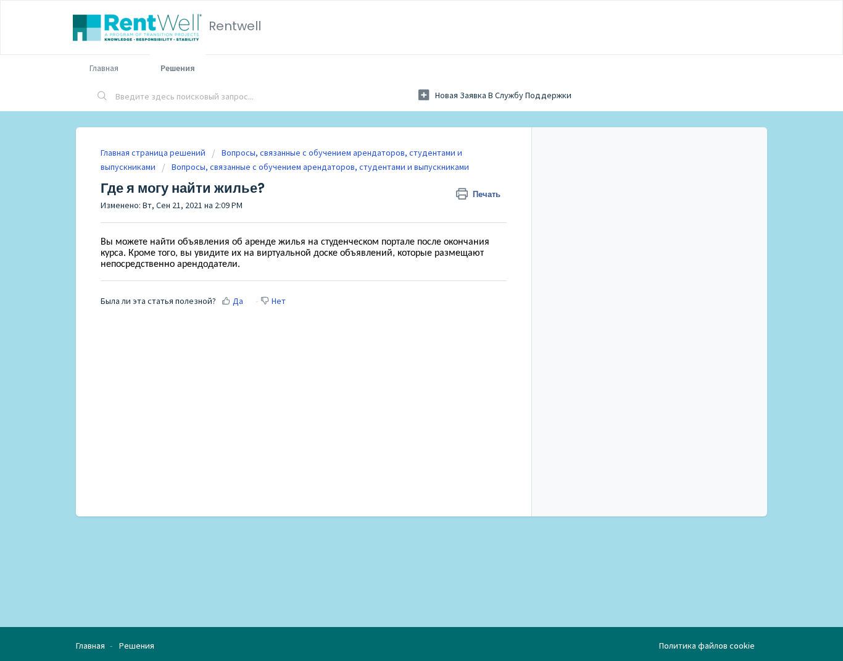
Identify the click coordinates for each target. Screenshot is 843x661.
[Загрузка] (399, 167)
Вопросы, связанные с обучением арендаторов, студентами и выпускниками (320, 166)
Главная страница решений (154, 152)
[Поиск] (102, 97)
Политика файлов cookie (707, 645)
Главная (103, 68)
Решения (177, 68)
